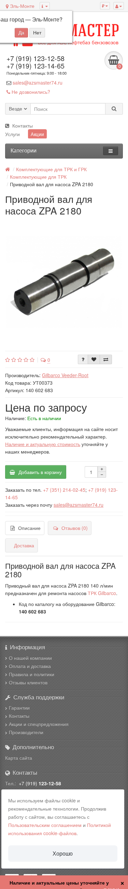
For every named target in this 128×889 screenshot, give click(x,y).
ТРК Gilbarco (102, 593)
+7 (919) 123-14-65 (35, 66)
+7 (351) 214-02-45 (64, 489)
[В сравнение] (106, 359)
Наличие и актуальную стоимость (42, 444)
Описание (29, 527)
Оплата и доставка (30, 666)
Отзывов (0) (74, 527)
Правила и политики (31, 674)
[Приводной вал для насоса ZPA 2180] (64, 282)
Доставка (24, 545)
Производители (26, 732)
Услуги (12, 134)
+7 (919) (40, 783)
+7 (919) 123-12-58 (35, 58)
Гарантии (19, 707)
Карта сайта (18, 757)
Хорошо (63, 853)
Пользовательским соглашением (45, 824)
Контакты (22, 125)
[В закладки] (94, 359)
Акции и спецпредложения (39, 724)
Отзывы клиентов (28, 682)
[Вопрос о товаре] (83, 359)
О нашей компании (30, 657)
